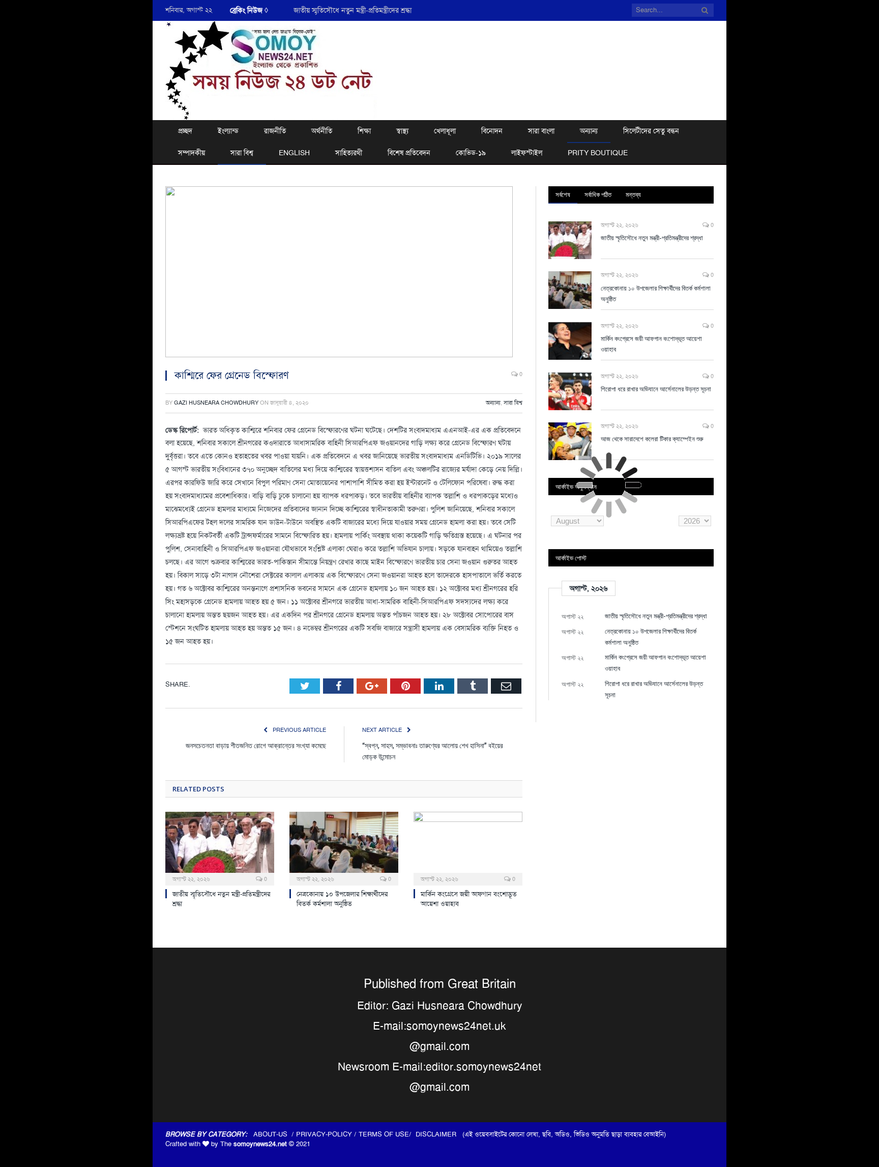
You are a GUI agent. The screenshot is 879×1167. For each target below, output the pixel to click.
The (253, 1144)
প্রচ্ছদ (185, 130)
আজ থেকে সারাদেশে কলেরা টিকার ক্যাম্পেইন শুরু (652, 438)
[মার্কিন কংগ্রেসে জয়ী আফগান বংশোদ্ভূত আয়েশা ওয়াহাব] (468, 847)
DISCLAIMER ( (440, 1134)
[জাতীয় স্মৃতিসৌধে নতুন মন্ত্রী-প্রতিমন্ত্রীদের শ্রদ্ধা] (219, 847)
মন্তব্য (633, 194)
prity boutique (598, 152)
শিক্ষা (364, 130)
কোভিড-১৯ (471, 152)
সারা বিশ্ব (241, 152)
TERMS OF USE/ (387, 1134)
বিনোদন (492, 130)
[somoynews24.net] (271, 69)
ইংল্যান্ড (228, 130)
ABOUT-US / (274, 1134)
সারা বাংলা (541, 130)
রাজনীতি (275, 130)
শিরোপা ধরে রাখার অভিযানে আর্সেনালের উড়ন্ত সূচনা (656, 388)
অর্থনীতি (321, 130)
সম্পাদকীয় (191, 152)
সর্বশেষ (562, 194)
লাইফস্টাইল (526, 152)
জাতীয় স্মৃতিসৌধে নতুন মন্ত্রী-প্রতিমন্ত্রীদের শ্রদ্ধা (652, 237)
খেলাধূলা (445, 130)
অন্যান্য (589, 130)
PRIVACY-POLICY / (327, 1134)
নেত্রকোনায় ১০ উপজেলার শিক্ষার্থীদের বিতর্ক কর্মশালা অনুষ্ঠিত (373, 10)
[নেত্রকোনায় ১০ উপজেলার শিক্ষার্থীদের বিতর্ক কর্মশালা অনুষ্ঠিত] (343, 847)
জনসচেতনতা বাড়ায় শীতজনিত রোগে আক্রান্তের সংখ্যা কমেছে (256, 745)
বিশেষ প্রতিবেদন (409, 152)
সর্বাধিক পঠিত (597, 194)
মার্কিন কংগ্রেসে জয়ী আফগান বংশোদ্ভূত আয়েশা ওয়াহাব (651, 344)
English (294, 152)
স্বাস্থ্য (402, 130)
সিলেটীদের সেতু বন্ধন (651, 130)
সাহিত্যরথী (348, 152)
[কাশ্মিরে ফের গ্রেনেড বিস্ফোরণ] (343, 273)
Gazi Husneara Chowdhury (216, 403)
